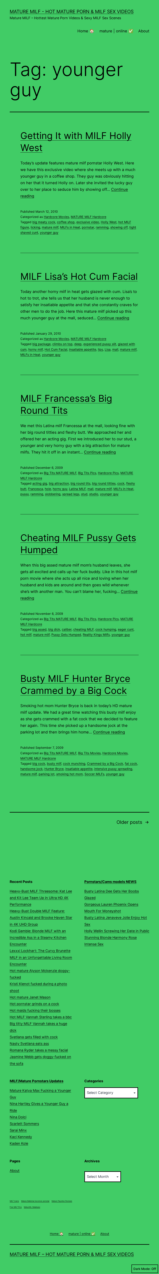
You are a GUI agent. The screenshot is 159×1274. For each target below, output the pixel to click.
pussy (24, 494)
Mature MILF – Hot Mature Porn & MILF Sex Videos (72, 1254)
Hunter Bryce (54, 769)
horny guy (60, 489)
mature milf (50, 227)
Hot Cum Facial (56, 349)
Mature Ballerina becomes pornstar (35, 1201)
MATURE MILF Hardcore (88, 217)
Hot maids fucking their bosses (35, 1010)
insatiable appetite (82, 349)
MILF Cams (14, 1201)
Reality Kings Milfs (96, 635)
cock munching (74, 763)
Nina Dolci (18, 1117)
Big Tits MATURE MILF (60, 473)
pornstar (88, 227)
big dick (54, 629)
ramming (102, 227)
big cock (38, 763)
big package (41, 344)
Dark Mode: (141, 1269)
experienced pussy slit (99, 344)
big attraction (59, 483)
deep (78, 344)
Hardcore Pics (108, 473)
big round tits (80, 483)
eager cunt (126, 629)
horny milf (35, 349)
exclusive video (87, 222)
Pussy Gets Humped (66, 635)
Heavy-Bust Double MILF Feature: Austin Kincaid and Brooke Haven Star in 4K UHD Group (41, 917)
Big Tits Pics (87, 473)
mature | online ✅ (116, 31)
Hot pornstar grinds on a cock (34, 1004)
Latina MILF (77, 489)
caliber (67, 629)
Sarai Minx (18, 1130)
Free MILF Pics (16, 1207)
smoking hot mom (69, 774)
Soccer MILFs (94, 774)
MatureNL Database (32, 1207)
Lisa (108, 349)
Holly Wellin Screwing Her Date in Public (116, 931)
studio (93, 494)
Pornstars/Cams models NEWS (110, 882)
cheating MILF (83, 629)
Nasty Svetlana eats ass (29, 1044)
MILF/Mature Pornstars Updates (36, 1081)
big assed (39, 629)
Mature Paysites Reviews (62, 1201)
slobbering (52, 494)
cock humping (105, 629)
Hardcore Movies (56, 217)
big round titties (104, 483)
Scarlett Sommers (24, 1124)
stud (84, 494)
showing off (119, 227)
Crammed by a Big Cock (105, 763)
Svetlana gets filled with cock (34, 1037)
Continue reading (113, 318)
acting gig (39, 483)
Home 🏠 (85, 31)
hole (48, 489)
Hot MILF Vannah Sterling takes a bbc (41, 1017)
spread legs (70, 494)
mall (115, 349)
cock (120, 483)
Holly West (109, 222)
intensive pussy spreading (113, 769)
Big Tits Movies (89, 753)
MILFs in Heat (70, 227)
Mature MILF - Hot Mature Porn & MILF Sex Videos (72, 11)
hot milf (25, 635)
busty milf (54, 763)
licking (35, 227)
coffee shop (66, 222)
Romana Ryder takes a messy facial (39, 1050)
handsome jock (31, 769)
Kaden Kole (19, 1143)
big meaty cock (43, 222)
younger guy (49, 232)
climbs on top (62, 344)
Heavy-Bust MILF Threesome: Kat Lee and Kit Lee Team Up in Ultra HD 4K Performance (41, 897)
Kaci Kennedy (21, 1137)
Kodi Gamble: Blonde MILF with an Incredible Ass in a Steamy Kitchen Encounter (38, 937)
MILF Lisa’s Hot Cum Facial (79, 276)
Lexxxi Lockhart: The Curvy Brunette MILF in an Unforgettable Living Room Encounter (41, 957)
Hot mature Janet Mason (30, 997)
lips (100, 349)
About (143, 31)
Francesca (35, 489)
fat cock (131, 763)
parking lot (46, 774)
